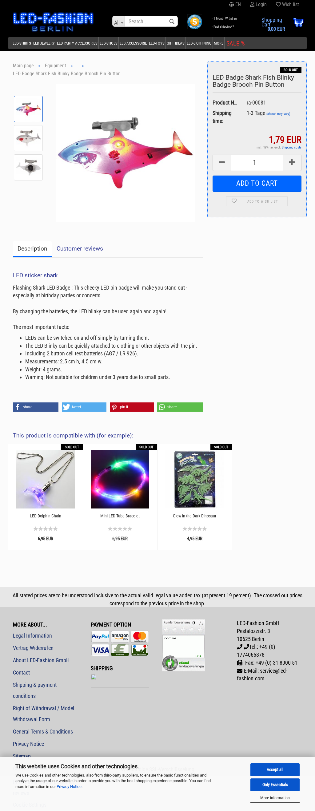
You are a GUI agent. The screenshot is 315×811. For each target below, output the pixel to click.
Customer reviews (80, 248)
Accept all (275, 769)
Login (260, 4)
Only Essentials (275, 784)
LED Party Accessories (77, 43)
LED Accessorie (133, 43)
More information (275, 797)
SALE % (235, 43)
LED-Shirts (22, 43)
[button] (35, 407)
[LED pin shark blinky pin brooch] (125, 152)
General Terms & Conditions (43, 731)
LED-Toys (157, 43)
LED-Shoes (109, 43)
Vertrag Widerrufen (33, 648)
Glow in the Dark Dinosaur (194, 515)
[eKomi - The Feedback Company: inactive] (183, 645)
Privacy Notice (69, 786)
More (218, 43)
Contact (21, 672)
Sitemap (22, 756)
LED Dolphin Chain (45, 515)
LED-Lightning (199, 43)
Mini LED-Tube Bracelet (120, 515)
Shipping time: (222, 117)
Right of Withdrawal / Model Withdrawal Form (43, 713)
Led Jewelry (44, 43)
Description (32, 248)
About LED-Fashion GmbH (41, 660)
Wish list (290, 4)
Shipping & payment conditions (35, 690)
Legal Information (32, 635)
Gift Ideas (176, 43)
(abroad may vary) (278, 114)
